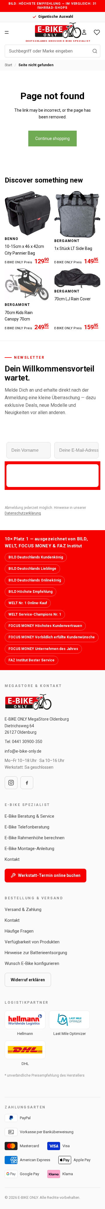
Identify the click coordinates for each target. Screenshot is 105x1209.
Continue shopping (52, 138)
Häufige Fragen (19, 931)
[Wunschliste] (96, 32)
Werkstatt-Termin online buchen (49, 875)
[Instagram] (11, 782)
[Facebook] (26, 782)
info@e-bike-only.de (23, 751)
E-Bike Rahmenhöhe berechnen (34, 837)
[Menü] (6, 32)
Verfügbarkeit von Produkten (32, 942)
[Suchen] (95, 51)
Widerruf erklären (28, 979)
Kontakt (12, 859)
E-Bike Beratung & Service (29, 816)
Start (8, 65)
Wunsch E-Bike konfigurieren (32, 963)
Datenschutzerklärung (23, 513)
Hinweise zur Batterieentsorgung (36, 952)
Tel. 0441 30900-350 (23, 741)
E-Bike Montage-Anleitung (29, 848)
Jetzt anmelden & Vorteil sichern (52, 475)
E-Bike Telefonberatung (27, 827)
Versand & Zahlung (23, 909)
